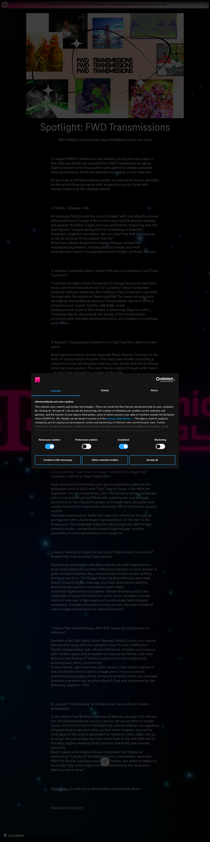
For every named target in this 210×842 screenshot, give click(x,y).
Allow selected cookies (105, 460)
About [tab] (154, 390)
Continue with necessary (57, 460)
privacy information (118, 418)
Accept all (152, 460)
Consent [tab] (56, 391)
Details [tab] (105, 390)
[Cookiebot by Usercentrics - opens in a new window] (161, 379)
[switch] (86, 446)
